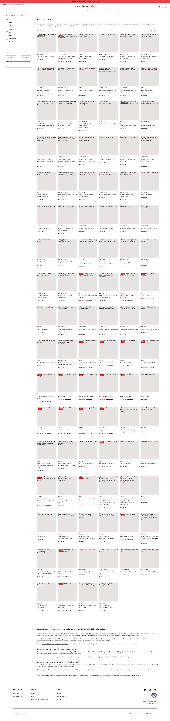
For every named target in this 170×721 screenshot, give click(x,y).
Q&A (32, 696)
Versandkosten (17, 696)
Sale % (117, 11)
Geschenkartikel (85, 11)
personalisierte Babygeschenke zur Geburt (55, 644)
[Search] (163, 7)
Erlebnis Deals (107, 11)
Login (59, 699)
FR (166, 4)
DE (163, 4)
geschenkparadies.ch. (133, 675)
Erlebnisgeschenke (56, 11)
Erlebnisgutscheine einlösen (39, 699)
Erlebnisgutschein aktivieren (15, 4)
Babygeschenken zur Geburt (83, 635)
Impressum (133, 713)
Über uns (16, 693)
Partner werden (62, 696)
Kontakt (5, 4)
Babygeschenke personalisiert (68, 639)
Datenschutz (153, 713)
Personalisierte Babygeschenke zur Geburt (92, 633)
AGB (146, 713)
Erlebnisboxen (71, 11)
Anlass (96, 11)
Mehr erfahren (153, 703)
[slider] (7, 61)
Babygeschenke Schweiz (70, 665)
